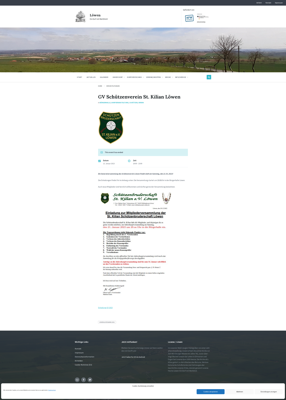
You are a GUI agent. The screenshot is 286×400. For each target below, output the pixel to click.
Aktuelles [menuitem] (91, 77)
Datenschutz (52, 390)
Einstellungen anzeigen (269, 392)
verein (141, 103)
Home (100, 86)
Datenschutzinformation (84, 357)
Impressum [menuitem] (279, 3)
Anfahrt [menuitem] (259, 3)
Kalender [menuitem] (104, 77)
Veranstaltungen (113, 86)
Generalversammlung (107, 322)
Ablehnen (239, 392)
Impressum (79, 353)
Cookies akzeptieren (210, 392)
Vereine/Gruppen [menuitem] (153, 77)
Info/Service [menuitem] (180, 77)
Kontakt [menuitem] (268, 3)
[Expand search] (209, 77)
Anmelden (79, 361)
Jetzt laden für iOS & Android (133, 357)
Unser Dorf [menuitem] (118, 77)
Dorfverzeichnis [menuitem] (134, 77)
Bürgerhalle (105, 103)
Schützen (133, 103)
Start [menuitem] (79, 77)
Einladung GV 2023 (105, 307)
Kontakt (78, 349)
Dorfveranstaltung (120, 103)
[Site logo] (80, 21)
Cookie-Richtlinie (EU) (83, 365)
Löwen (95, 15)
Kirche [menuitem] (168, 77)
